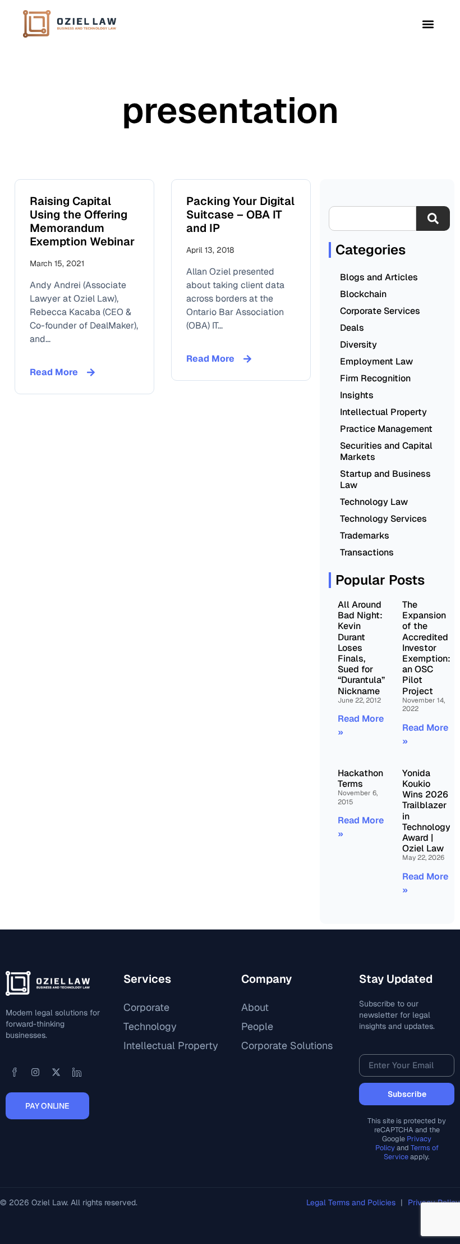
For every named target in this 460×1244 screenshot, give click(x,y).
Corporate (146, 1007)
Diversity (358, 344)
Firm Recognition (375, 378)
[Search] (433, 218)
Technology (150, 1026)
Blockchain (363, 294)
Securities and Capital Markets (386, 451)
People (257, 1026)
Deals (352, 328)
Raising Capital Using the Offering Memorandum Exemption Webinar (82, 221)
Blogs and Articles (379, 277)
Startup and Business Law (385, 479)
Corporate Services (380, 311)
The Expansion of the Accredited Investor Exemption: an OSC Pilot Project (426, 648)
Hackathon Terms (360, 778)
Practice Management (386, 429)
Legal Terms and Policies (352, 1202)
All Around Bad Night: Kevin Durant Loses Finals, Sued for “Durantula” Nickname (361, 648)
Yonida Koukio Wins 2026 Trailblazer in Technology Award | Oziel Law (426, 810)
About (255, 1007)
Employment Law (376, 361)
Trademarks (364, 535)
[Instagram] (35, 1072)
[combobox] (372, 218)
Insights (357, 395)
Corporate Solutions (287, 1045)
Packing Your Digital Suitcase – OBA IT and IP (240, 214)
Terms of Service (411, 1152)
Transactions (367, 552)
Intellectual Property (383, 412)
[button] (427, 24)
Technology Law (374, 502)
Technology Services (383, 519)
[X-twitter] (56, 1072)
